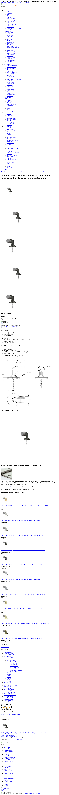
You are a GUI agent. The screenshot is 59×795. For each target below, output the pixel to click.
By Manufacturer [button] (8, 126)
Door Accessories (11, 68)
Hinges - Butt (10, 50)
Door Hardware (7, 747)
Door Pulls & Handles (9, 693)
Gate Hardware (7, 753)
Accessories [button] (6, 112)
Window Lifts (10, 96)
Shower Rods (10, 105)
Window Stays (10, 97)
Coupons (27, 2)
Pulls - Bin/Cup (10, 21)
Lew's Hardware (11, 149)
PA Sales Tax (7, 785)
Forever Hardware (11, 136)
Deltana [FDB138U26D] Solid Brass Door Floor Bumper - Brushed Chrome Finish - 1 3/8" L (23, 594)
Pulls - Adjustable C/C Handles (14, 28)
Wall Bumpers (13, 671)
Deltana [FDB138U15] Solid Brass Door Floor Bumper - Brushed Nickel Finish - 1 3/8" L (23, 535)
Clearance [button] (6, 169)
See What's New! (8, 760)
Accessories (6, 754)
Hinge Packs (10, 43)
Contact (5, 784)
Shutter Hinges (10, 86)
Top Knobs (9, 166)
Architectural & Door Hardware (14, 486)
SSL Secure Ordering (9, 781)
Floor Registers (10, 116)
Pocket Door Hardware (12, 78)
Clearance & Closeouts (9, 757)
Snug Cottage (10, 165)
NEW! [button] (5, 10)
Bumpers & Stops (11, 660)
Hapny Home (10, 138)
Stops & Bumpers (11, 60)
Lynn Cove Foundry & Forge (14, 152)
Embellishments (10, 76)
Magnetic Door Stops (15, 668)
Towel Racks (10, 111)
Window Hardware (8, 700)
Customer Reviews (8, 761)
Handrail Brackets (11, 118)
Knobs (8, 16)
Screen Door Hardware (9, 699)
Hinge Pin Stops (14, 666)
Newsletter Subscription (9, 772)
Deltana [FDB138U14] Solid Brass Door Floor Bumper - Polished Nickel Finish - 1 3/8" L (23, 520)
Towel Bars (9, 108)
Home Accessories (8, 696)
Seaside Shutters (11, 162)
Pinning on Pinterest (8, 778)
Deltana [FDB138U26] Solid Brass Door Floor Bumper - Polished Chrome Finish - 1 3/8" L (23, 579)
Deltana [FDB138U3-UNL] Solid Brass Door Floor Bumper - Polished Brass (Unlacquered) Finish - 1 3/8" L (27, 623)
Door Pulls (9, 75)
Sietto (8, 163)
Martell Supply (10, 154)
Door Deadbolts (11, 69)
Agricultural (10, 32)
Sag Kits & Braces (11, 58)
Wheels (8, 63)
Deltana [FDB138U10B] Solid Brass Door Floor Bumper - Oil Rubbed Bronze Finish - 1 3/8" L (24, 732)
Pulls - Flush (10, 25)
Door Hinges (10, 71)
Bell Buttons (10, 657)
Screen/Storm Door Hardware (14, 79)
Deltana (9, 133)
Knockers (9, 677)
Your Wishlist (7, 769)
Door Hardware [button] (7, 64)
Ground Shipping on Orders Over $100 (12, 2)
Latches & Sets (10, 54)
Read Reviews (4, 326)
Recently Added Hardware (7, 735)
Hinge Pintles (10, 45)
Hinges (8, 14)
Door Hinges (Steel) (8, 690)
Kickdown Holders (14, 667)
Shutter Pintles (10, 90)
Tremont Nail (10, 167)
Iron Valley (9, 144)
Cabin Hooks (10, 35)
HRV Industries (10, 143)
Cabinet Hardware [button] (8, 11)
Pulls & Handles (11, 57)
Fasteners (9, 114)
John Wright (10, 147)
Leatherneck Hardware (12, 148)
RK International (11, 161)
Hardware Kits (10, 42)
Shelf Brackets (10, 122)
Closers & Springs (11, 38)
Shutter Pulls (10, 92)
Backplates (9, 13)
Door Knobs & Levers (12, 72)
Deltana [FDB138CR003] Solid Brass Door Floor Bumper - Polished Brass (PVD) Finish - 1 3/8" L (25, 505)
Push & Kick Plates (11, 74)
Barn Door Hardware (12, 65)
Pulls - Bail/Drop (11, 20)
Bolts (8, 659)
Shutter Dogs (10, 85)
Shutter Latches (10, 89)
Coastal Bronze (10, 132)
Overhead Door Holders (16, 670)
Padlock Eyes (10, 56)
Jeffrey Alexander (11, 145)
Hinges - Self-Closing (12, 51)
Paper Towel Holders (12, 104)
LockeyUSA (10, 151)
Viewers (9, 681)
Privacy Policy (7, 782)
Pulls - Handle (10, 27)
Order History (7, 768)
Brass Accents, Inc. (11, 130)
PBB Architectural (11, 159)
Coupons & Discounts (9, 758)
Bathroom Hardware (9, 750)
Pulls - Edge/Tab (11, 22)
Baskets (9, 100)
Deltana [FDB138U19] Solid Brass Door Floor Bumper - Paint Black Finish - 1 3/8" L (22, 564)
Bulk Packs (9, 34)
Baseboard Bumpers (15, 661)
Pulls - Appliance (11, 18)
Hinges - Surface (11, 53)
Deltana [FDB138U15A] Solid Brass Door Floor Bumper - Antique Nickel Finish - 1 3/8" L (23, 550)
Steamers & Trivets (11, 123)
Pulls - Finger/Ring (11, 24)
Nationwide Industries (12, 155)
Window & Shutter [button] (8, 80)
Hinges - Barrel (10, 49)
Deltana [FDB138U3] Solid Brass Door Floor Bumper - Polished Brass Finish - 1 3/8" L (22, 609)
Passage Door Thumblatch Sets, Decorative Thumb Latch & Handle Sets (18, 733)
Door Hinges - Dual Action (10, 685)
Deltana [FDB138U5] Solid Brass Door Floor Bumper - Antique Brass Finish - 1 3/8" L (22, 638)
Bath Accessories (8, 652)
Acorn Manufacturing (12, 127)
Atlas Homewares (11, 129)
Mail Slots (9, 679)
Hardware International (12, 140)
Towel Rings (10, 109)
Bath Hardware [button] (7, 98)
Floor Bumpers (13, 663)
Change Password (8, 770)
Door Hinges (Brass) (9, 686)
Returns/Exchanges (8, 773)
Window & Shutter (8, 751)
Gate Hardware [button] (7, 31)
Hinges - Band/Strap (12, 46)
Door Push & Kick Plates (10, 695)
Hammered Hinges (11, 137)
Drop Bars (9, 39)
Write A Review (14, 326)
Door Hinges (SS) (8, 688)
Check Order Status (8, 766)
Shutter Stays (10, 93)
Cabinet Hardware (8, 653)
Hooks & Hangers (11, 103)
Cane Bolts (9, 36)
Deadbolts (9, 40)
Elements (9, 134)
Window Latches (11, 94)
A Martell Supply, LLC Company (32, 793)
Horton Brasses (10, 141)
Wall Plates (9, 125)
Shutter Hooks (10, 87)
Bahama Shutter (11, 82)
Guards (8, 675)
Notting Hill (10, 156)
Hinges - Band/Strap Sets (13, 47)
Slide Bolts (9, 61)
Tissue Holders (10, 107)
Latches (9, 17)
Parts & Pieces (7, 701)
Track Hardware (11, 29)
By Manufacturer (8, 755)
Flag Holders (10, 115)
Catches (9, 674)
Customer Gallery (5, 717)
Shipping (6, 780)
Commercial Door (11, 67)
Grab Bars (9, 101)
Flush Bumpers (13, 664)
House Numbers (11, 120)
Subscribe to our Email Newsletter (9, 736)
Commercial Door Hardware (11, 655)
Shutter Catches (10, 83)
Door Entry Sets (8, 684)
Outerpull (9, 158)
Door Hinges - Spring (9, 689)
